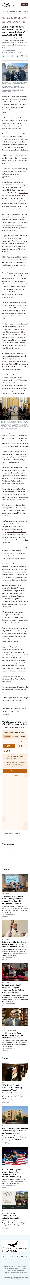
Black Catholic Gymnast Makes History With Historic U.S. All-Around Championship (12, 1173)
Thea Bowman (7, 20)
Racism (4, 24)
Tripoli (18, 1278)
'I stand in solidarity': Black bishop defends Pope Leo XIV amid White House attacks (14, 944)
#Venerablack (11, 18)
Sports (4, 1167)
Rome (3, 17)
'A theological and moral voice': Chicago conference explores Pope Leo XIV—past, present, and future (13, 900)
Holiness (17, 24)
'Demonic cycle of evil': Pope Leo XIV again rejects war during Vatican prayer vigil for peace (13, 989)
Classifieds (23, 1272)
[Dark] (16, 4)
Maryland (17, 17)
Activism (23, 22)
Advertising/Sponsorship (12, 1268)
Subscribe (12, 11)
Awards (4, 1028)
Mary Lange (5, 22)
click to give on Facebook (12, 834)
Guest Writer (6, 1101)
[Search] (18, 4)
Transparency (21, 1270)
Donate (4, 11)
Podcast (6, 1272)
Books (8, 1270)
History (10, 24)
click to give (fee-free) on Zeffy (14, 727)
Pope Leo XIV (5, 893)
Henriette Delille (7, 21)
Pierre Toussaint (23, 18)
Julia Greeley (17, 20)
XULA (3, 1125)
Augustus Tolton (19, 21)
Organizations (15, 1272)
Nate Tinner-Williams (8, 50)
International (14, 22)
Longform (24, 24)
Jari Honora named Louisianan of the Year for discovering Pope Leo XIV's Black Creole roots (12, 1034)
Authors (27, 11)
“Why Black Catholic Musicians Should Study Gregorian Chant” (12, 1087)
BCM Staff (5, 1142)
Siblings (13, 1270)
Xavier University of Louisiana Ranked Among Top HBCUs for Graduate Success (15, 1130)
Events (4, 1210)
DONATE (24, 4)
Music (3, 1082)
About (20, 11)
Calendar (23, 1268)
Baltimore (9, 17)
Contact (24, 1266)
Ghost (14, 1278)
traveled (18, 438)
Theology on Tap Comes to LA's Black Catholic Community (11, 1215)
